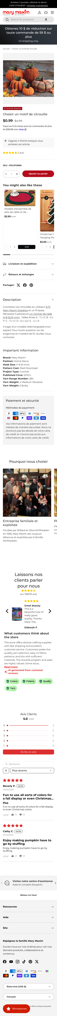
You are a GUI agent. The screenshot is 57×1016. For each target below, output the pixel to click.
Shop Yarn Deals (40, 4)
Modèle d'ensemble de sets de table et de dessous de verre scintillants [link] (17, 210)
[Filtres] (6, 770)
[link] (19, 198)
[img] (28, 590)
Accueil (6, 49)
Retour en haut (28, 895)
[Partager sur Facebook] (25, 285)
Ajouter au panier (38, 173)
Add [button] (27, 247)
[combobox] (28, 19)
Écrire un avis (28, 752)
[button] (46, 19)
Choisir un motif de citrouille (24, 49)
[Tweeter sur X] (18, 285)
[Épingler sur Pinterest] (31, 285)
